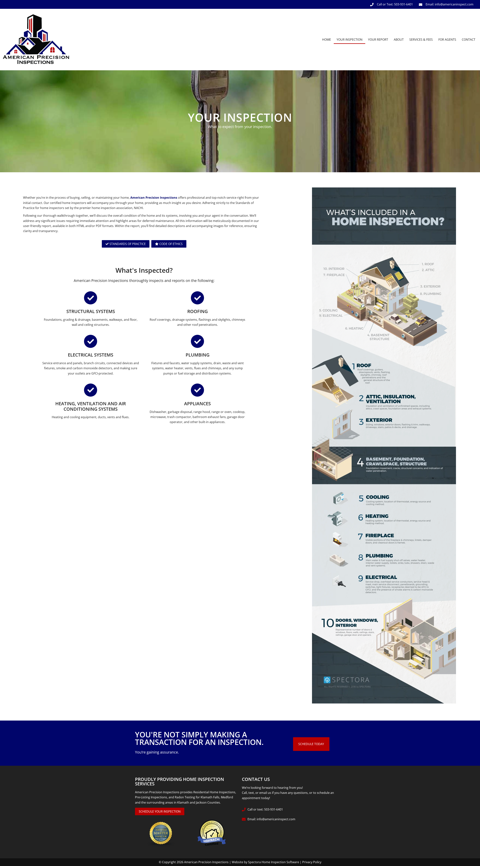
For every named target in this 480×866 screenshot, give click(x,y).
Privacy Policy (311, 862)
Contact (468, 39)
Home (326, 39)
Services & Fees (421, 39)
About (399, 39)
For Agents (447, 39)
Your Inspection (349, 39)
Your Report (378, 39)
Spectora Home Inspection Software (273, 862)
